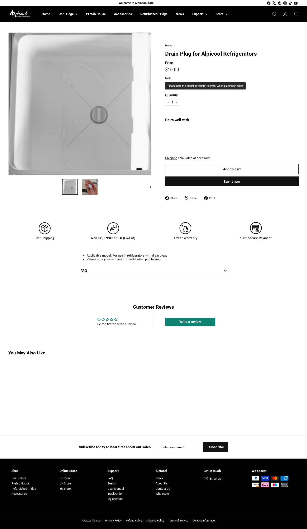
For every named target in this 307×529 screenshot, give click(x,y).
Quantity (171, 95)
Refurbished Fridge (154, 14)
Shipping (171, 158)
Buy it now (231, 181)
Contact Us (163, 488)
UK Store (65, 483)
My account (115, 499)
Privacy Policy (113, 520)
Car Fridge (67, 14)
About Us (161, 483)
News (180, 14)
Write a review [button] (190, 322)
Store (220, 14)
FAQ (83, 270)
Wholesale (162, 493)
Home (46, 14)
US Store (65, 478)
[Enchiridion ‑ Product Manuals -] (81, 285)
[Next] (148, 187)
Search (112, 483)
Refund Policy (134, 520)
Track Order (115, 493)
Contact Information (204, 520)
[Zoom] (80, 104)
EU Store (65, 488)
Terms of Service (178, 520)
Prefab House (96, 14)
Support (198, 14)
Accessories (123, 14)
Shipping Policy (155, 520)
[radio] (205, 86)
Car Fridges (18, 478)
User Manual (116, 488)
